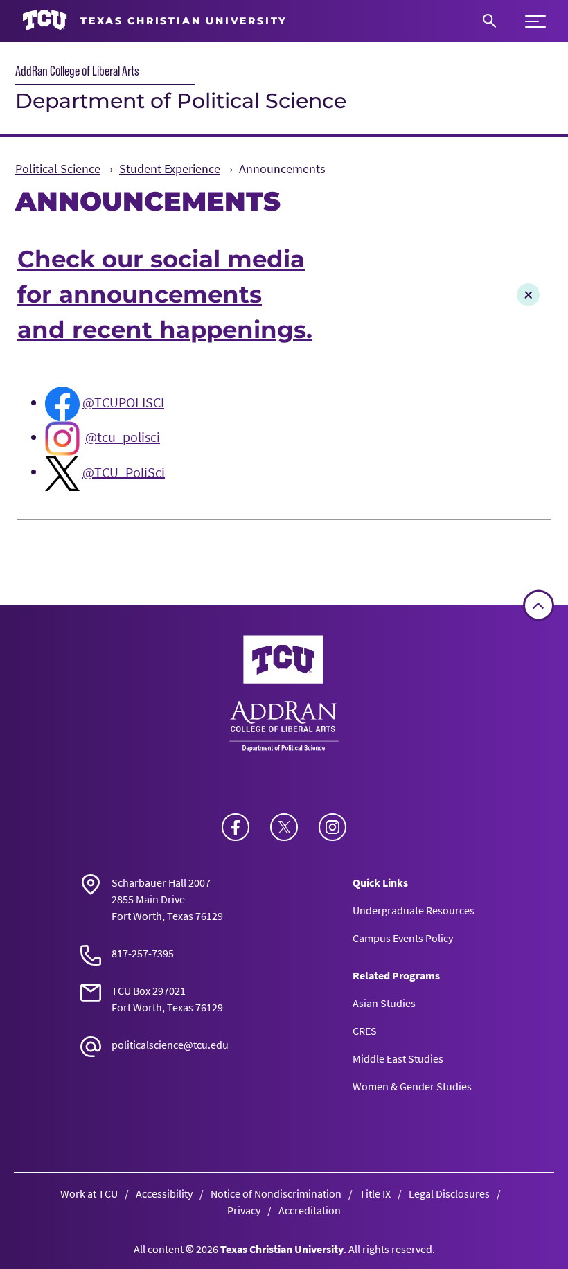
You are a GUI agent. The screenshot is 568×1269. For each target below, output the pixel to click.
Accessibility (164, 1193)
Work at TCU (89, 1193)
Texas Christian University (282, 1249)
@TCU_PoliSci (123, 471)
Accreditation (309, 1210)
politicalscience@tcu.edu (170, 1044)
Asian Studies (384, 1003)
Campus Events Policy (403, 938)
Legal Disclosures (449, 1193)
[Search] (489, 21)
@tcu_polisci (122, 436)
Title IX (375, 1193)
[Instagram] (332, 827)
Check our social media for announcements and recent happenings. (164, 294)
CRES (365, 1031)
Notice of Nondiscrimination (276, 1193)
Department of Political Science (180, 101)
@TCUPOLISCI (123, 402)
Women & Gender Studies (412, 1086)
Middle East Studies (398, 1058)
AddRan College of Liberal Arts (77, 70)
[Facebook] (235, 827)
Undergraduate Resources (413, 910)
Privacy (243, 1210)
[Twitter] (284, 827)
